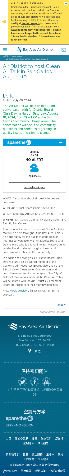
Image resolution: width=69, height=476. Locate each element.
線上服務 (37, 455)
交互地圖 (43, 459)
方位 (37, 351)
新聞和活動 (12, 455)
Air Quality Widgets (34, 187)
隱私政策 (40, 471)
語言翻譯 (43, 443)
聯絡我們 (46, 439)
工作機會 (28, 459)
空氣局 (5, 56)
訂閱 (13, 389)
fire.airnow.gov (30, 23)
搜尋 (34, 439)
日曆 (25, 455)
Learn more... (34, 176)
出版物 (50, 455)
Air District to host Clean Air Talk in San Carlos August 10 (27, 59)
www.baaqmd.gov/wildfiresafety (30, 29)
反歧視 (59, 439)
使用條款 (26, 471)
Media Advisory (19, 290)
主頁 (8, 439)
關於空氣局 (21, 439)
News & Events (17, 56)
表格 (60, 455)
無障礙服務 (10, 471)
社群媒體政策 (57, 471)
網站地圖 (28, 443)
